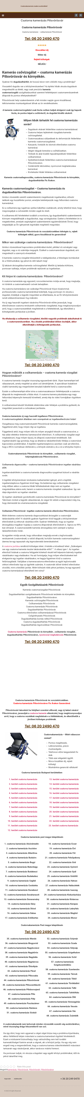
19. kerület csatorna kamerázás (64, 807)
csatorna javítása (12, 546)
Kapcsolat (7, 1079)
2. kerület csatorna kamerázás (23, 784)
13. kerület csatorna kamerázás (64, 779)
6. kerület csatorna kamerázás (23, 802)
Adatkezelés (18, 1079)
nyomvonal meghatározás (51, 635)
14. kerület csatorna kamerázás (64, 784)
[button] (3, 15)
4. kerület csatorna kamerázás (23, 793)
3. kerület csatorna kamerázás (23, 788)
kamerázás (12, 1069)
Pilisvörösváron (47, 1069)
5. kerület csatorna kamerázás (23, 798)
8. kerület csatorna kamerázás (23, 812)
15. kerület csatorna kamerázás (64, 788)
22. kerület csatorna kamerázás (64, 821)
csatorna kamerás (38, 713)
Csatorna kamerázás (17, 632)
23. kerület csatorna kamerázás (63, 825)
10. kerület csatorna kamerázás (22, 821)
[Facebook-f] (76, 15)
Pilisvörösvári (34, 1069)
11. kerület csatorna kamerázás (22, 825)
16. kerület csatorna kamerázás (64, 793)
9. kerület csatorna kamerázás (23, 816)
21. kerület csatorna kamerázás (64, 816)
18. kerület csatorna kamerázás (64, 802)
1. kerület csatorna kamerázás (23, 779)
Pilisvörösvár (23, 1069)
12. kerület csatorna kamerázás (22, 830)
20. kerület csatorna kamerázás (64, 812)
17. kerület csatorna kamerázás (64, 798)
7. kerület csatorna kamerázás (22, 807)
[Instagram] (80, 15)
